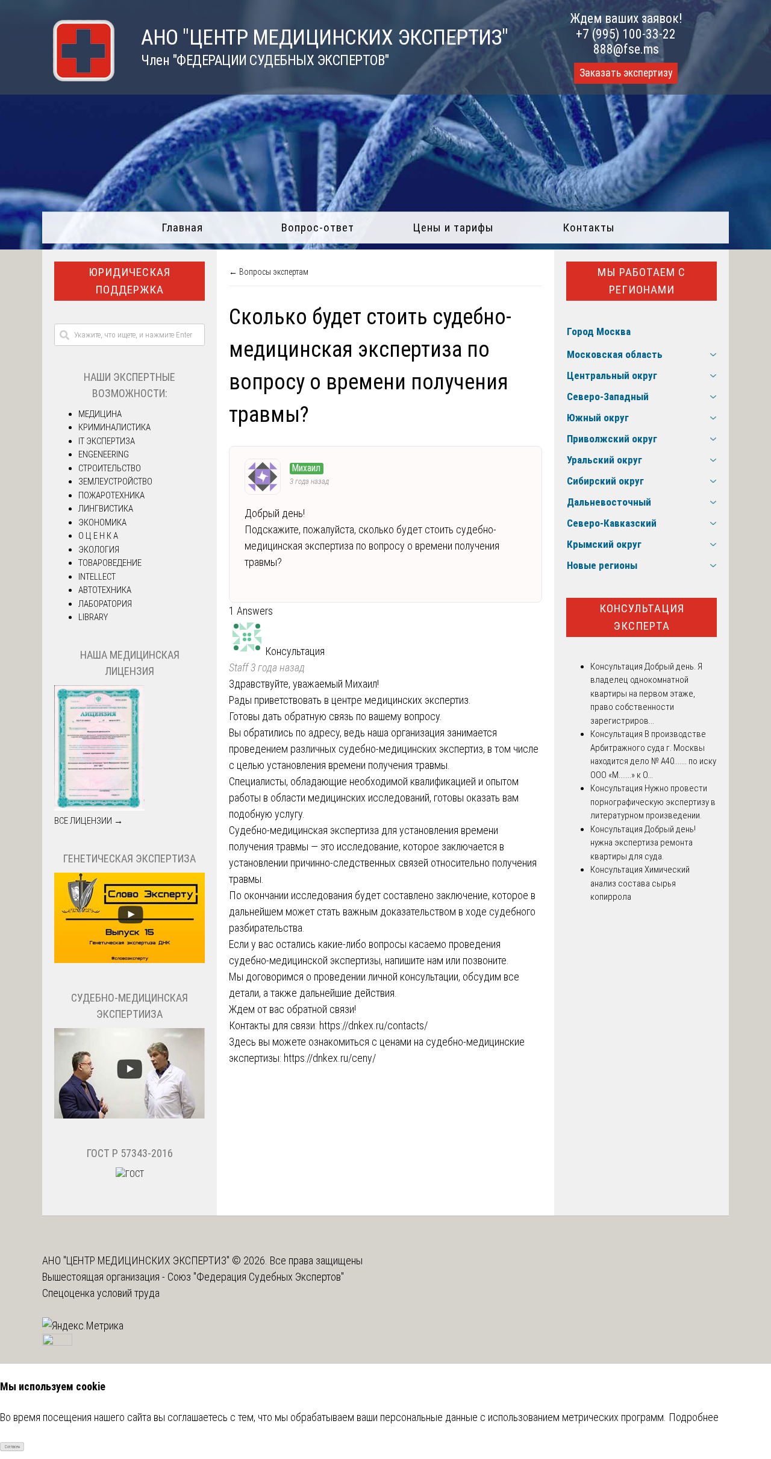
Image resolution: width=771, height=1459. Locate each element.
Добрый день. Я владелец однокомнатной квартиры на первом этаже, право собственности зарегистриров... (646, 693)
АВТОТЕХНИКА (104, 590)
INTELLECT (97, 576)
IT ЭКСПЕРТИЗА (106, 441)
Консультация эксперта (641, 617)
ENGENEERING (103, 454)
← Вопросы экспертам (268, 272)
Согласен (12, 1447)
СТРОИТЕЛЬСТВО (109, 468)
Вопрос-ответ (317, 227)
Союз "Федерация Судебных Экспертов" (255, 1276)
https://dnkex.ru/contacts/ (373, 1025)
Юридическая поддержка (129, 281)
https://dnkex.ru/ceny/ (330, 1058)
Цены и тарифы (453, 227)
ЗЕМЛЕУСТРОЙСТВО (115, 481)
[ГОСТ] (130, 1174)
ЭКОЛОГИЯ (98, 549)
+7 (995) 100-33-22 (626, 34)
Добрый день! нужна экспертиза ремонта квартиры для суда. (643, 843)
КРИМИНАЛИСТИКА (114, 427)
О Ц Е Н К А (98, 535)
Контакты (589, 227)
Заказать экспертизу (625, 73)
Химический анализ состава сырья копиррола (640, 883)
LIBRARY (93, 617)
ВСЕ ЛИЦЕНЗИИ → (88, 820)
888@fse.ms (626, 49)
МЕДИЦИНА (100, 414)
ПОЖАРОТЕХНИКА (111, 495)
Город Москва (599, 331)
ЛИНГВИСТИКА (105, 508)
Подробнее (694, 1417)
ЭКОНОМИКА (102, 522)
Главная (182, 227)
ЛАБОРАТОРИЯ (105, 603)
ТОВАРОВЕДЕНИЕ (110, 562)
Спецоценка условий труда (101, 1293)
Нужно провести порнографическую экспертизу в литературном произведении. (653, 802)
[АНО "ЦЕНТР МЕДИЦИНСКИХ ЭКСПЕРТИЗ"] (78, 77)
